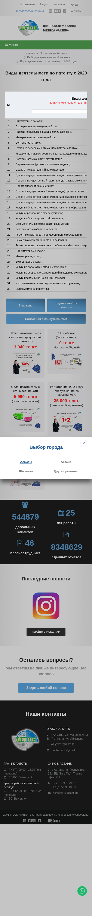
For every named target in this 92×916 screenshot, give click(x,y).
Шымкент (26, 471)
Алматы (26, 462)
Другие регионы (66, 471)
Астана (66, 462)
